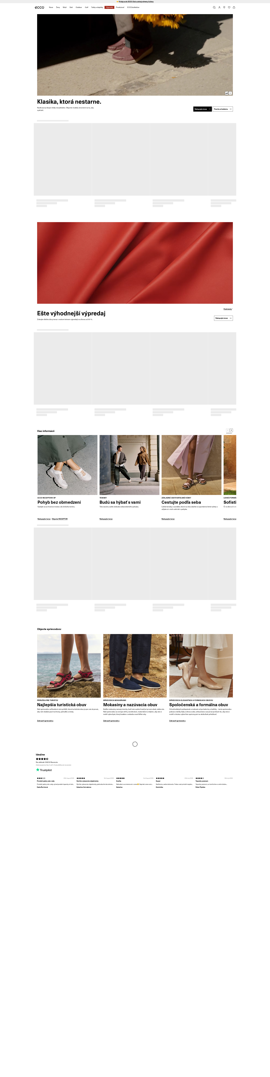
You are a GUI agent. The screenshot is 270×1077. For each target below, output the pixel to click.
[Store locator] (224, 7)
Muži (65, 7)
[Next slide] (231, 430)
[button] (135, 55)
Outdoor (79, 7)
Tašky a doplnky (97, 7)
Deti (71, 7)
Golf (86, 7)
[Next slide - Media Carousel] (234, 777)
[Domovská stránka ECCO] (39, 7)
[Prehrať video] (230, 93)
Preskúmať (120, 7)
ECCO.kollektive (133, 7)
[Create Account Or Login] (219, 7)
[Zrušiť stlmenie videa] (226, 93)
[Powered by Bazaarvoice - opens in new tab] (223, 807)
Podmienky (228, 309)
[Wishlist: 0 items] (229, 7)
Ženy (58, 7)
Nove (51, 7)
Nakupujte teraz (153, 2)
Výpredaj (109, 7)
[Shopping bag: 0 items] (234, 7)
